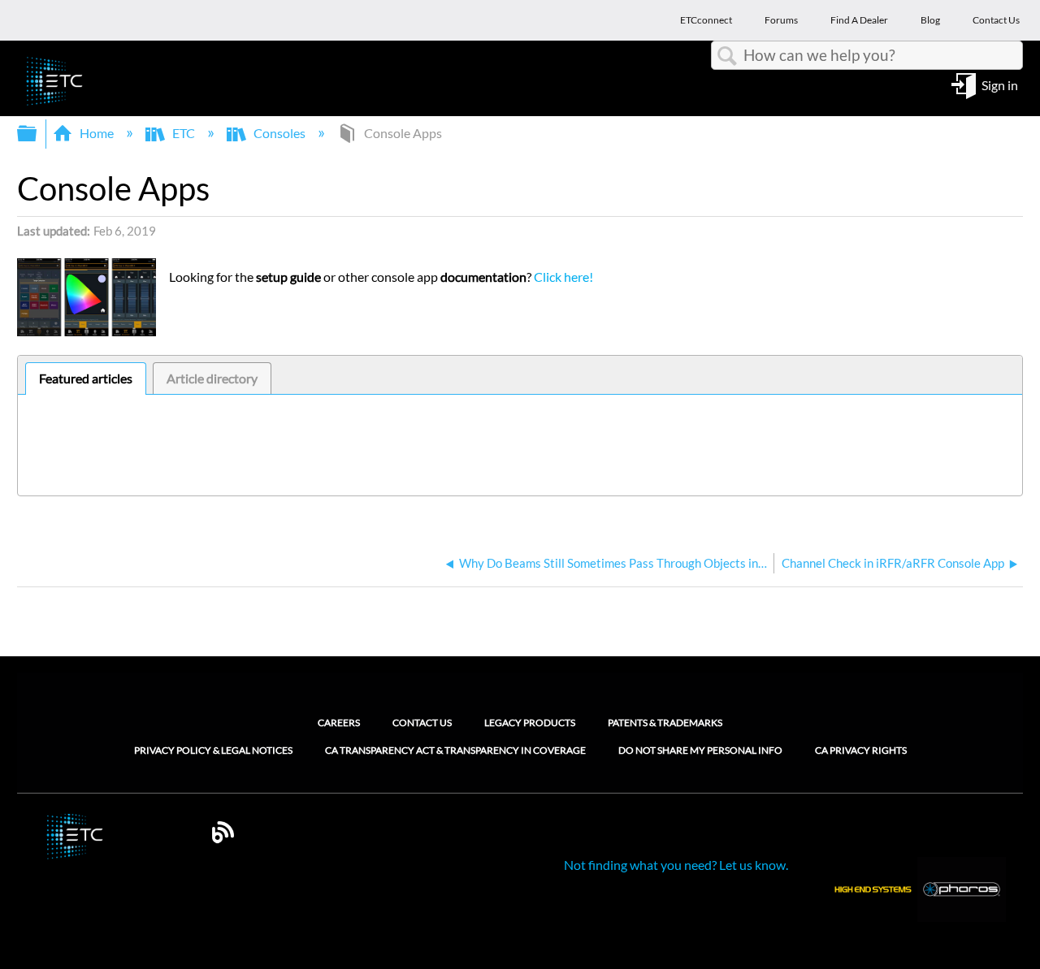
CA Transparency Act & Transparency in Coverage (455, 750)
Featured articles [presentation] (85, 378)
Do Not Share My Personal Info (700, 750)
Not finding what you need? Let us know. (676, 864)
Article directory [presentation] (212, 378)
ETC (183, 133)
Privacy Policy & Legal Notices (213, 750)
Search (727, 56)
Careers (339, 722)
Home (96, 133)
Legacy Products (529, 722)
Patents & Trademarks (665, 722)
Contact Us (422, 722)
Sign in (1000, 84)
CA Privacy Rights (861, 750)
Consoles (279, 133)
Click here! (563, 276)
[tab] (85, 378)
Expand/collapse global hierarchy (37, 133)
